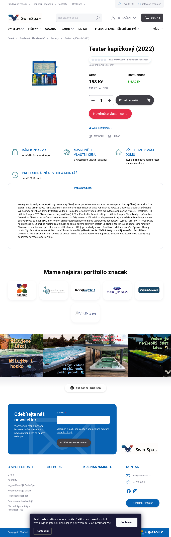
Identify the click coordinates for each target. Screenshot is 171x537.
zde (109, 523)
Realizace (77, 4)
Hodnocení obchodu (42, 4)
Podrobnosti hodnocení (137, 60)
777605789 (139, 482)
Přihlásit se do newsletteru (73, 442)
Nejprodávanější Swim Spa (21, 485)
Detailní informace (99, 128)
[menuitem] (16, 29)
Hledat (98, 17)
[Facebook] (128, 490)
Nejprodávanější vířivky (19, 490)
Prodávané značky (17, 4)
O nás (11, 474)
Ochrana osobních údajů (20, 501)
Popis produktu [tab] (83, 188)
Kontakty (62, 4)
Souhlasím (127, 522)
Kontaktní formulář (143, 503)
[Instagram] (135, 490)
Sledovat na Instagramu (88, 387)
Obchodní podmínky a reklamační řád (19, 508)
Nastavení (43, 531)
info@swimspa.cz (142, 475)
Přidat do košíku (129, 100)
